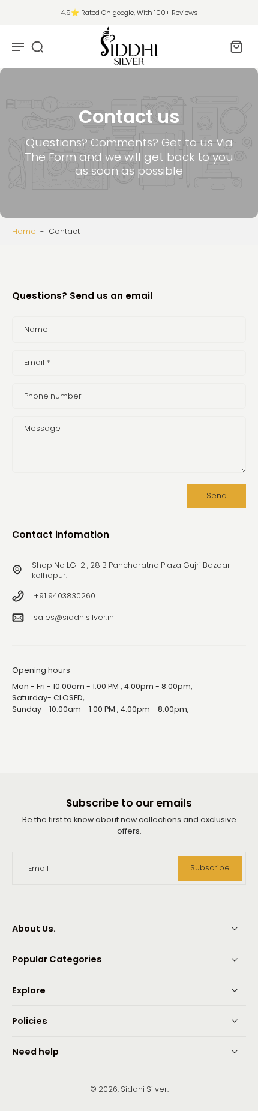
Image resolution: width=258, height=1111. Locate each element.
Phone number (53, 396)
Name (36, 329)
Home (24, 231)
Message (42, 428)
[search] (37, 46)
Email (37, 362)
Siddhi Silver (144, 1089)
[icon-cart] (233, 46)
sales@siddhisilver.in (74, 617)
